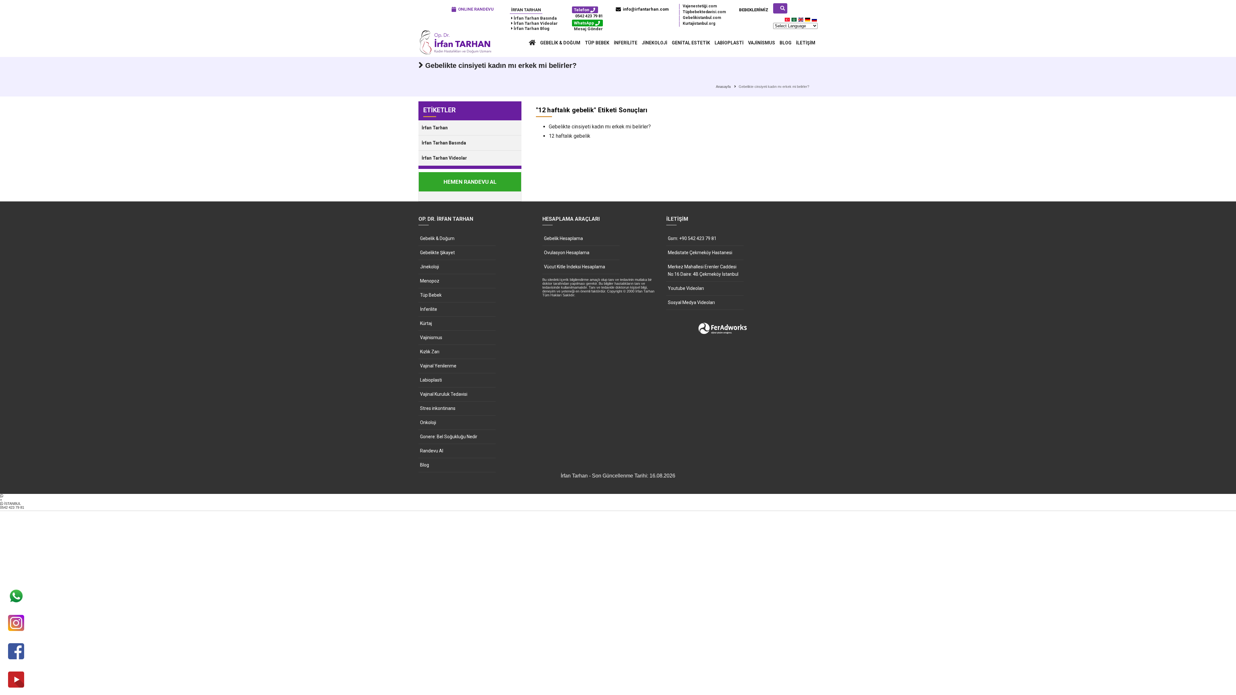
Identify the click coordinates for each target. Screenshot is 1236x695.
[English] (801, 21)
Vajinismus (761, 42)
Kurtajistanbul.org (699, 23)
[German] (808, 21)
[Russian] (815, 21)
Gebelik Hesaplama (563, 238)
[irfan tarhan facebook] (16, 651)
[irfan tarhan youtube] (16, 680)
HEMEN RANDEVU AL (470, 182)
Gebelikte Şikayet (437, 252)
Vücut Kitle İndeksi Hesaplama (574, 266)
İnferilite (625, 42)
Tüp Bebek (597, 42)
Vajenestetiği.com (700, 6)
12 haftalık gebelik (569, 136)
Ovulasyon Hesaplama (566, 252)
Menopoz (429, 280)
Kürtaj (426, 323)
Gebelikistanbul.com (702, 17)
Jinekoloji (654, 42)
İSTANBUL (12, 505)
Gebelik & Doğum (560, 42)
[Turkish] (788, 21)
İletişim (805, 42)
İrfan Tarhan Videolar (444, 158)
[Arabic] (794, 21)
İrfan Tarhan (526, 9)
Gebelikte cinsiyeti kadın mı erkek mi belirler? (600, 127)
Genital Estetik (691, 42)
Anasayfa (723, 86)
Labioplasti (729, 42)
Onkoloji (428, 422)
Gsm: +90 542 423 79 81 (692, 238)
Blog (785, 42)
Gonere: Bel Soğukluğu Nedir (448, 436)
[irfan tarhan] (457, 54)
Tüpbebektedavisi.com (704, 12)
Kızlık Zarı (429, 351)
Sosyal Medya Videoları (691, 302)
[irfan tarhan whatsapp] (16, 596)
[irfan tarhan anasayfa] (532, 43)
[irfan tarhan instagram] (16, 623)
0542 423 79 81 (589, 16)
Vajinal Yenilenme (438, 365)
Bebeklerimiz (753, 9)
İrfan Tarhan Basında (444, 142)
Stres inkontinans (437, 408)
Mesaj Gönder (588, 28)
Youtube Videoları (686, 288)
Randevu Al (431, 450)
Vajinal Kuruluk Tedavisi (443, 394)
